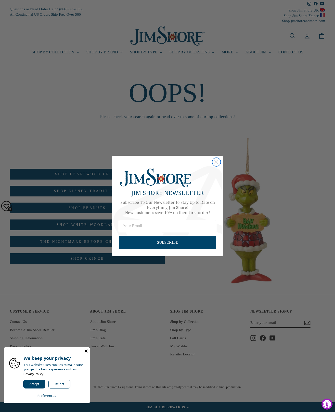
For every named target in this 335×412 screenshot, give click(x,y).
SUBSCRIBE (167, 242)
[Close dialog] (216, 162)
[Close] (86, 351)
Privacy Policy (33, 374)
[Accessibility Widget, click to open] (327, 404)
